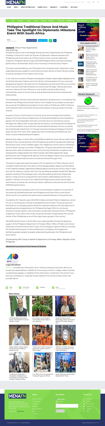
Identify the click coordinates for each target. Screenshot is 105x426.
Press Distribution (27, 7)
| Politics (51, 20)
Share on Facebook (31, 40)
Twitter (88, 401)
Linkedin (89, 409)
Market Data (42, 7)
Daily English (61, 399)
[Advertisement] (53, 13)
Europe (20, 20)
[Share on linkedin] (55, 40)
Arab (28, 20)
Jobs (33, 411)
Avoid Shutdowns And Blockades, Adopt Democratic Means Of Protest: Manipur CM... (65, 320)
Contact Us (35, 404)
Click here (20, 411)
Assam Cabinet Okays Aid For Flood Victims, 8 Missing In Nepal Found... (18, 348)
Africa (43, 20)
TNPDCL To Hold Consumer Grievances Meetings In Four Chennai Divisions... (65, 348)
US (11, 20)
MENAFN (10, 48)
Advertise (35, 406)
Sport (92, 20)
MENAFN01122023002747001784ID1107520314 (26, 246)
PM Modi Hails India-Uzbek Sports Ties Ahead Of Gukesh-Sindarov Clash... (19, 319)
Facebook (89, 399)
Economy (61, 20)
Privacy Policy (36, 401)
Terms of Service (37, 399)
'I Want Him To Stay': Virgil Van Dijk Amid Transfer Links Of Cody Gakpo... (42, 348)
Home (9, 7)
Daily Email (89, 406)
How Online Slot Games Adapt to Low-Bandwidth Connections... (87, 115)
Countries (63, 7)
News (16, 7)
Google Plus (90, 404)
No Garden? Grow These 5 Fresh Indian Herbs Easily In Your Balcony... (41, 319)
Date (8, 40)
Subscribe (60, 410)
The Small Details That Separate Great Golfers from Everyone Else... (87, 125)
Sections (74, 7)
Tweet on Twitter (43, 40)
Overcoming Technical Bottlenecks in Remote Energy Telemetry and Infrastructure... (87, 121)
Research (53, 7)
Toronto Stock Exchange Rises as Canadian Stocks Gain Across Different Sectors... (88, 130)
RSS (87, 411)
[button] (93, 2)
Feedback (35, 413)
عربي (88, 2)
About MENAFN (37, 409)
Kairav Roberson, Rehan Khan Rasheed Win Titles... (65, 375)
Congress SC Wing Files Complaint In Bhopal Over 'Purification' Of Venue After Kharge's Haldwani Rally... (18, 376)
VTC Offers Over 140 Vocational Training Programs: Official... (91, 79)
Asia (35, 20)
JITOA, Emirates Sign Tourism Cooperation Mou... (92, 85)
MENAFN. (18, 422)
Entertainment (79, 20)
